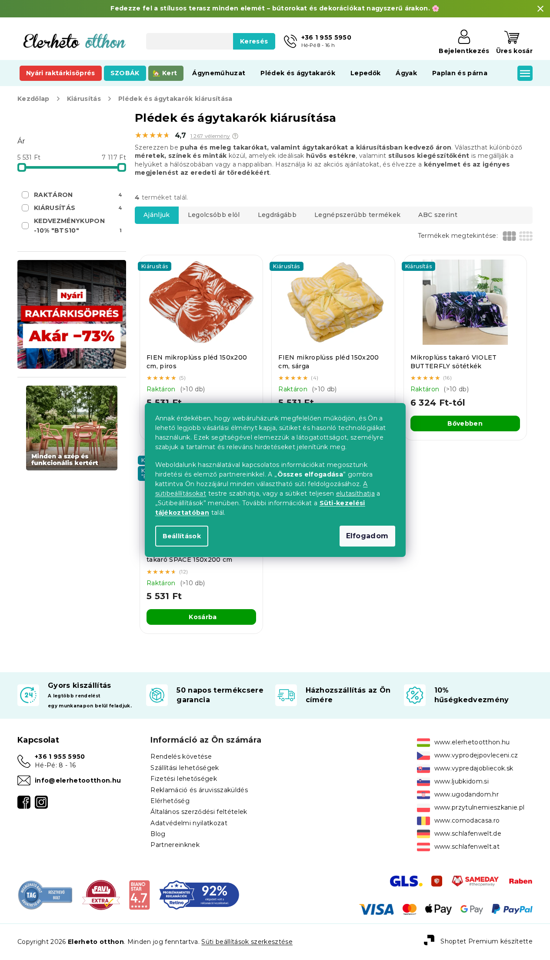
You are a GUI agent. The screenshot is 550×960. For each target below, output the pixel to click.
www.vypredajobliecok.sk (473, 768)
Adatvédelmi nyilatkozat (188, 823)
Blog (157, 834)
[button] (235, 136)
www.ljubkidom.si (461, 781)
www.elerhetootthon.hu (472, 742)
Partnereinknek (175, 845)
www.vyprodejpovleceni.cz (476, 755)
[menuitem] (61, 73)
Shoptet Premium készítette (486, 941)
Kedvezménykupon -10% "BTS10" (78, 225)
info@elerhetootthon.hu (78, 780)
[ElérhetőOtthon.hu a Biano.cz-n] (139, 895)
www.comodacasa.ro (467, 820)
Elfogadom (367, 536)
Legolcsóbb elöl (214, 215)
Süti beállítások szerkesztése (247, 942)
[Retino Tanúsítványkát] (199, 895)
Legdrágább (277, 215)
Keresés (254, 41)
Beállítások (182, 536)
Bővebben (465, 423)
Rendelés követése (181, 756)
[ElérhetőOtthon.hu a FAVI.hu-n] (101, 895)
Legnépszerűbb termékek (357, 215)
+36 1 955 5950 (60, 756)
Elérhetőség (170, 801)
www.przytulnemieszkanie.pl (479, 807)
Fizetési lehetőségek (183, 779)
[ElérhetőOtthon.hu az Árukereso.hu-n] (45, 895)
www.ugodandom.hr (466, 794)
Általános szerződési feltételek (198, 812)
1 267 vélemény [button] (210, 136)
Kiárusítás (78, 208)
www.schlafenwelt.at (467, 846)
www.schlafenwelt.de (467, 833)
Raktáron (78, 195)
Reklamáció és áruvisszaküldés (199, 790)
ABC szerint (437, 215)
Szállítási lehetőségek (184, 768)
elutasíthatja (355, 493)
